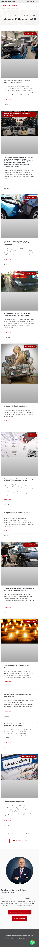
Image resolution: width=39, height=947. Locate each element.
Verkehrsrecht (12, 15)
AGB (21, 938)
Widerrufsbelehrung (28, 938)
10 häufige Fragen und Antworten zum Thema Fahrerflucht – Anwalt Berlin (17, 314)
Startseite (4, 15)
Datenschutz (15, 938)
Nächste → (29, 834)
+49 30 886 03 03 (10, 1)
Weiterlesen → (9, 99)
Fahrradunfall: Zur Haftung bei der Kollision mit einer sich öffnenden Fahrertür (19, 589)
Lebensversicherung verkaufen (14, 801)
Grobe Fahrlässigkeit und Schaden (16, 406)
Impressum (8, 938)
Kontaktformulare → (32, 1)
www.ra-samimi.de (28, 935)
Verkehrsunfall (21, 15)
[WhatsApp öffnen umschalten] (32, 942)
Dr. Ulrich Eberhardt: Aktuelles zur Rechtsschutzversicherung (16, 724)
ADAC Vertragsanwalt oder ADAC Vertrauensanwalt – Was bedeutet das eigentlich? (17, 242)
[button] (36, 6)
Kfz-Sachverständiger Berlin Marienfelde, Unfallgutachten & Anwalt (18, 81)
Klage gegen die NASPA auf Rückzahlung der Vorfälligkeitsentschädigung (18, 480)
